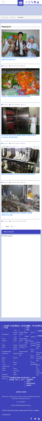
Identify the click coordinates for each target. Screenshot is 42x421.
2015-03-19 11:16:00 (15, 66)
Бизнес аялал (32, 350)
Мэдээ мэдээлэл (9, 232)
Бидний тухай (4, 17)
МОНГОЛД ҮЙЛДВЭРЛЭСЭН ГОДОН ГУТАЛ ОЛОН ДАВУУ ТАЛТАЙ (18, 174)
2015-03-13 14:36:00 (15, 104)
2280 (25, 221)
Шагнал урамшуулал (34, 363)
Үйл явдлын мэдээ (15, 332)
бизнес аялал (32, 357)
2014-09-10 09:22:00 (16, 221)
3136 (24, 143)
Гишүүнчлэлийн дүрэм (23, 340)
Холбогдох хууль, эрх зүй (28, 343)
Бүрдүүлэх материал (22, 346)
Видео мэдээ (15, 363)
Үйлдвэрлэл (13, 17)
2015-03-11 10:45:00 (15, 143)
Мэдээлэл (5, 66)
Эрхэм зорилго (4, 340)
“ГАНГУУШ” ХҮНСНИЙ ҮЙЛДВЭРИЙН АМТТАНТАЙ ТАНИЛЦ (15, 96)
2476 (24, 104)
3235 (24, 182)
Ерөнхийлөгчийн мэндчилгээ (6, 352)
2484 (24, 66)
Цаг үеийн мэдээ (15, 339)
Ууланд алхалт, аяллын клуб (38, 345)
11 (11, 226)
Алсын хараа (3, 346)
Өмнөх (7, 226)
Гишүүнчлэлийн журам (23, 333)
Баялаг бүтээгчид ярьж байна (16, 371)
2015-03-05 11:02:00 (15, 182)
